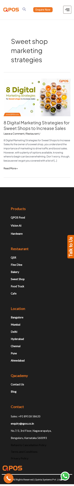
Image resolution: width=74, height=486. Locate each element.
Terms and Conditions (24, 451)
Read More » (11, 168)
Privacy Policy (19, 458)
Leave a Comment (14, 133)
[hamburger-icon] (67, 10)
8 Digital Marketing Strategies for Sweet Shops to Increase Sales (37, 125)
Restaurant (32, 133)
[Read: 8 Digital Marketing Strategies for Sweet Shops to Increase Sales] (37, 97)
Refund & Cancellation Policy (28, 445)
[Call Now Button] (8, 478)
